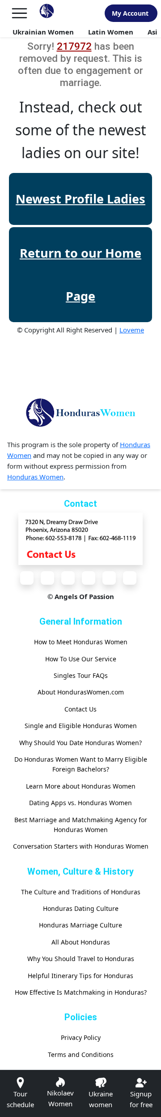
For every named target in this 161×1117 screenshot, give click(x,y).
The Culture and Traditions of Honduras (80, 892)
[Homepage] (47, 13)
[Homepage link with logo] (80, 412)
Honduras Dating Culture (81, 908)
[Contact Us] (80, 538)
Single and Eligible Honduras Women (81, 725)
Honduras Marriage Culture (80, 925)
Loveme (131, 329)
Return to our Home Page (80, 274)
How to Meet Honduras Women (80, 642)
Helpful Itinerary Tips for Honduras (80, 975)
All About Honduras (80, 942)
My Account (130, 13)
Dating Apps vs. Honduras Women (80, 802)
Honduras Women (35, 476)
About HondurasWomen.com (81, 692)
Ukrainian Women (43, 31)
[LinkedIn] (109, 578)
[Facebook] (27, 578)
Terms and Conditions (81, 1054)
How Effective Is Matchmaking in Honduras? (81, 992)
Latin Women (110, 31)
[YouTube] (88, 578)
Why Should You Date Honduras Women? (80, 742)
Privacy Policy (81, 1037)
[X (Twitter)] (47, 578)
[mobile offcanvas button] (19, 13)
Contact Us (80, 709)
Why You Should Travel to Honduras (80, 958)
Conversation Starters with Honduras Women (80, 846)
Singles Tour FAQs (81, 675)
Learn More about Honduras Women (81, 786)
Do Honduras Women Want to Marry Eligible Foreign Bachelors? (80, 764)
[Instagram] (68, 578)
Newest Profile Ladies (80, 198)
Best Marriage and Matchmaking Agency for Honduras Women (80, 824)
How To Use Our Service (80, 659)
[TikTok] (129, 578)
